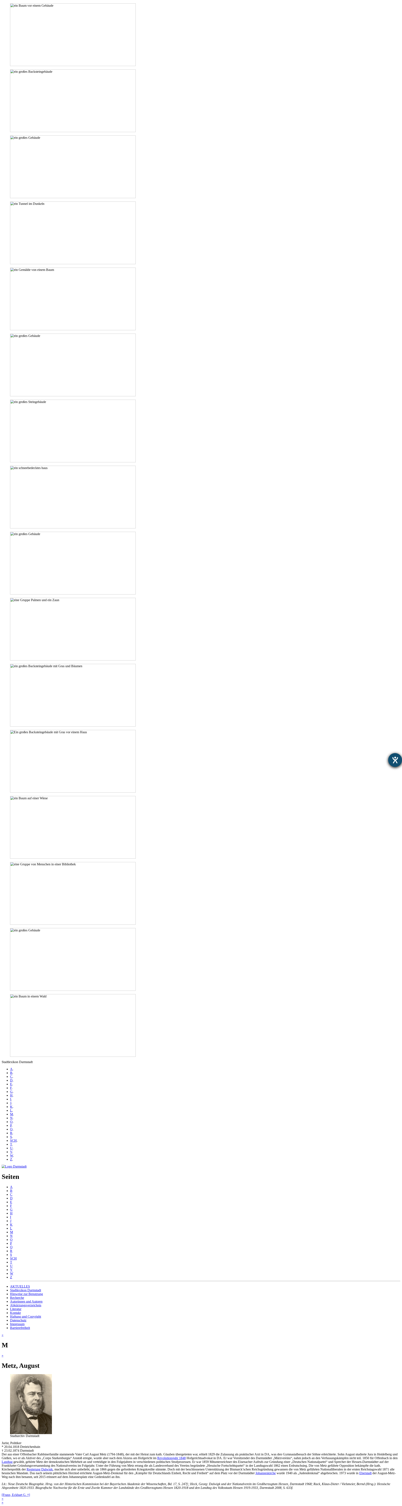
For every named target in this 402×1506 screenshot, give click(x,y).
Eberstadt (365, 1473)
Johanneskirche (265, 1473)
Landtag (7, 1462)
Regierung (33, 1469)
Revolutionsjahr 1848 (171, 1458)
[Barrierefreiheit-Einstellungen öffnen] (395, 760)
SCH (13, 1140)
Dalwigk (47, 1469)
